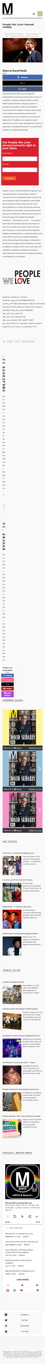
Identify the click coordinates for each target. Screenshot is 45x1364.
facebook (24, 77)
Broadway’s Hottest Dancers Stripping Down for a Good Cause (22, 1036)
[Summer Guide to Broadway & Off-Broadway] (12, 1021)
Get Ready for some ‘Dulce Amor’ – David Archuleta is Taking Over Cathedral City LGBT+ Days (21, 1063)
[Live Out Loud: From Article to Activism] (12, 892)
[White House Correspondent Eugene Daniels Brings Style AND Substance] (12, 946)
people (17, 341)
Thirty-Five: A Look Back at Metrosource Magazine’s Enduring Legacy (18, 853)
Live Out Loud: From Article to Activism (17, 880)
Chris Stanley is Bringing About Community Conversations (19, 1251)
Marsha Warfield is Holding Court (20, 1271)
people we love (28, 341)
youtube (9, 689)
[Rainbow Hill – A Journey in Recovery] (12, 919)
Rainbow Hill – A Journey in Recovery (17, 907)
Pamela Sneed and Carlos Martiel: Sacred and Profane (20, 1089)
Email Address (7, 153)
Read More (4, 506)
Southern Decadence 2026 (13, 982)
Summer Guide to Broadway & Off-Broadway (20, 1009)
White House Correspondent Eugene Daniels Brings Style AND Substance (20, 934)
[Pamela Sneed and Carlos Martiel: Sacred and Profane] (12, 1101)
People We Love (32, 36)
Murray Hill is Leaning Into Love (19, 1233)
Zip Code (6, 164)
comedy (10, 341)
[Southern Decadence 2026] (12, 994)
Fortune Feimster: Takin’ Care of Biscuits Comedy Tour (21, 1116)
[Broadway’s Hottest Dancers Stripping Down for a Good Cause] (12, 1048)
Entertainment (19, 36)
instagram (8, 680)
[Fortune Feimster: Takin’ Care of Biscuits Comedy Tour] (12, 1128)
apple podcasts (7, 694)
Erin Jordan (19, 34)
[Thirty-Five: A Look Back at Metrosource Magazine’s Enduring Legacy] (12, 865)
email (24, 89)
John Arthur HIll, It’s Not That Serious (21, 1241)
